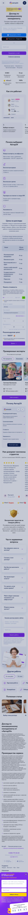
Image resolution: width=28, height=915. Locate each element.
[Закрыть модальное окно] (26, 874)
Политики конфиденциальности (13, 901)
